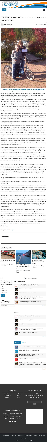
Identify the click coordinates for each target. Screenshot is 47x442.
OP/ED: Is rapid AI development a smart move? (38, 261)
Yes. (3, 286)
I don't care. (4, 292)
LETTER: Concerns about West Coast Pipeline (28, 332)
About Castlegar (23, 437)
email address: (34, 400)
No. (3, 288)
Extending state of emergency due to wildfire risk (29, 350)
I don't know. (4, 290)
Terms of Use (13, 435)
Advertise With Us (5, 435)
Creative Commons (28, 435)
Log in (31, 440)
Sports (18, 397)
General (8, 230)
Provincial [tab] (17, 342)
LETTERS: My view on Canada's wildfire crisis (28, 293)
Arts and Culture (18, 393)
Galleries (7, 397)
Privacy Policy (20, 435)
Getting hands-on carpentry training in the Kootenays (30, 301)
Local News (7, 393)
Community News (7, 395)
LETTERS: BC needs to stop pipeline (26, 289)
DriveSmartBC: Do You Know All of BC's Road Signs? (29, 284)
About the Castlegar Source (39, 435)
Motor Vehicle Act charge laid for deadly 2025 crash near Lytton (23, 266)
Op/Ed (13, 230)
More (43, 306)
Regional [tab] (24, 342)
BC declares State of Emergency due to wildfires (29, 358)
